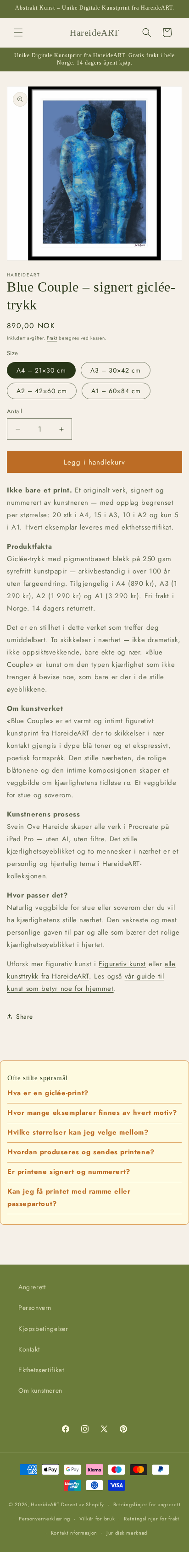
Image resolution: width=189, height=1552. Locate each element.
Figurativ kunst (122, 964)
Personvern (34, 1307)
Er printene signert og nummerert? (68, 1172)
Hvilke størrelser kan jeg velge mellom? (77, 1132)
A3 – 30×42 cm (115, 370)
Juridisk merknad (126, 1532)
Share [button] (24, 1016)
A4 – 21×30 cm (41, 370)
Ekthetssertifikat (41, 1369)
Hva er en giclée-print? (48, 1093)
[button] (18, 32)
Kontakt (28, 1349)
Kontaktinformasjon (74, 1532)
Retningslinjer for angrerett (147, 1504)
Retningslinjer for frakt (151, 1518)
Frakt (52, 338)
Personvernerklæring (44, 1518)
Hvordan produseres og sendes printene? (81, 1152)
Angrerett (31, 1287)
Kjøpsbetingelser (43, 1328)
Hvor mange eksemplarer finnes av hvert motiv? (92, 1113)
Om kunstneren (40, 1390)
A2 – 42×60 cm (42, 390)
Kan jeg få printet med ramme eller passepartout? (68, 1197)
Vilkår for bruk (97, 1518)
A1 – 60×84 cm (116, 390)
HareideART (45, 1504)
